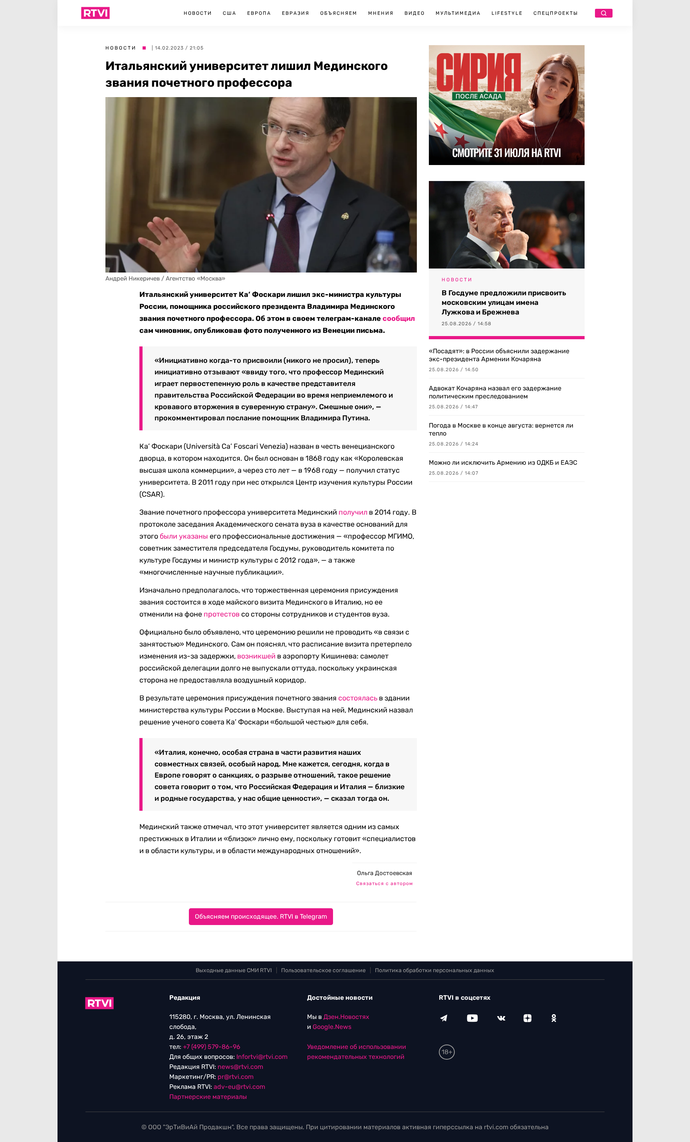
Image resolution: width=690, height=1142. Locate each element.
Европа (259, 13)
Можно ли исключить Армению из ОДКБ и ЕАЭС (503, 462)
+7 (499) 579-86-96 (211, 1046)
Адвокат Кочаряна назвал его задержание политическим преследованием (495, 392)
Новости (198, 13)
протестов (222, 614)
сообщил (399, 318)
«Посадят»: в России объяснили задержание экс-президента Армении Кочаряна (499, 355)
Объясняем (338, 13)
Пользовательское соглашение (323, 970)
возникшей (256, 656)
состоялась (357, 698)
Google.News (332, 1027)
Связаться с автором (384, 883)
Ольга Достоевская (384, 873)
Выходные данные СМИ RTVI (234, 970)
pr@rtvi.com (236, 1076)
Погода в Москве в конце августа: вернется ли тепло (501, 429)
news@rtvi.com (240, 1066)
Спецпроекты (555, 13)
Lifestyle (507, 13)
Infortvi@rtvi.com (262, 1056)
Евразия (295, 13)
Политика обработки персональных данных (434, 970)
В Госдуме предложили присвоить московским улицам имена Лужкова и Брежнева (504, 302)
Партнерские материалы (208, 1096)
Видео (414, 13)
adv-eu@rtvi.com (239, 1086)
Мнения (381, 13)
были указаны (184, 536)
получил (353, 512)
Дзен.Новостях (346, 1017)
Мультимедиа (458, 13)
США (229, 13)
